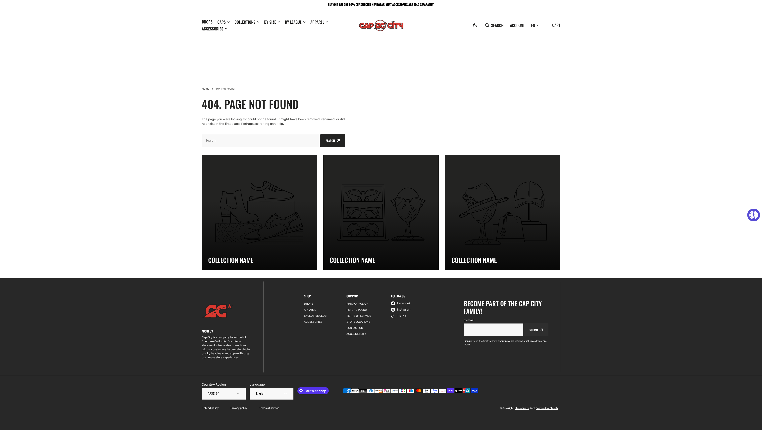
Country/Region (214, 384)
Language (257, 384)
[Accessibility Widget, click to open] (753, 215)
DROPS (207, 22)
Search (497, 25)
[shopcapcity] (381, 25)
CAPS (221, 22)
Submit (534, 330)
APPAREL (317, 22)
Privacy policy (238, 408)
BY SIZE (270, 22)
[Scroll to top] (757, 425)
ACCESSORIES (212, 28)
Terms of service (269, 408)
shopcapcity (522, 408)
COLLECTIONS (244, 22)
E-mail (469, 320)
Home (205, 88)
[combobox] (260, 140)
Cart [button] (556, 25)
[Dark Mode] (475, 25)
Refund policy (210, 408)
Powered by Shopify (547, 408)
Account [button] (517, 25)
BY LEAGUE (293, 22)
